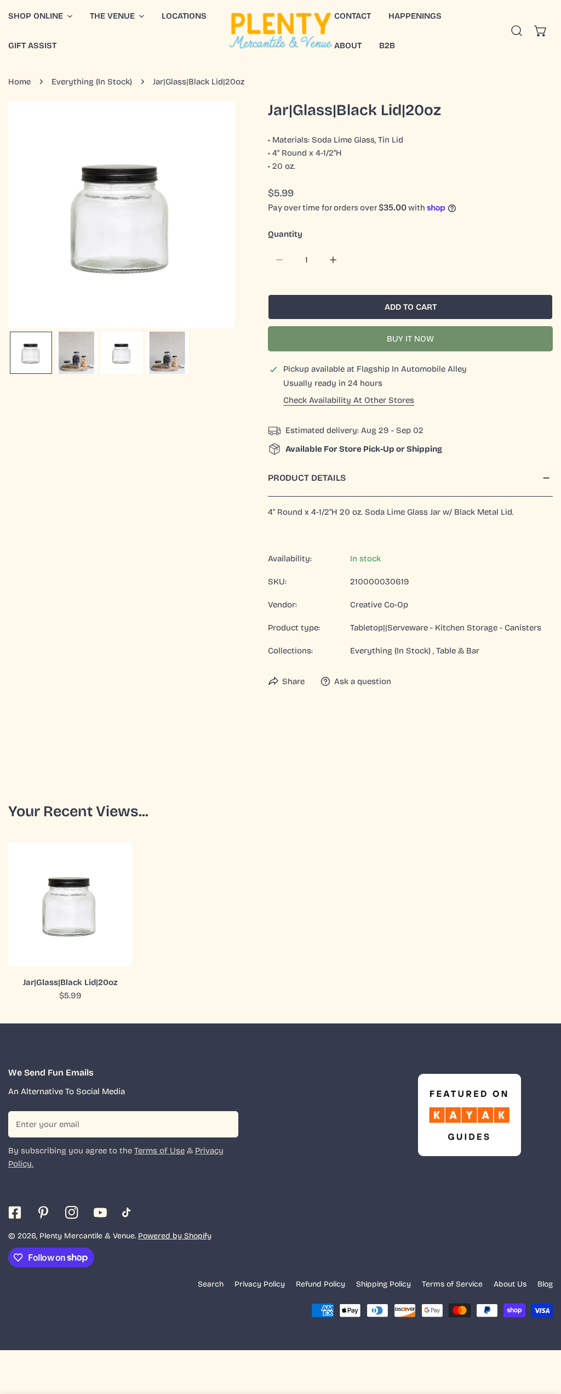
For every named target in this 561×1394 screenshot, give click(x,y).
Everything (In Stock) (91, 82)
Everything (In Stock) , (392, 651)
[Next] (209, 216)
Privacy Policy (259, 1284)
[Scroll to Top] (541, 1336)
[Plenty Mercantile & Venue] (280, 30)
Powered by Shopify (174, 1236)
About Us (510, 1284)
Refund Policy (320, 1284)
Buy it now (410, 339)
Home (19, 82)
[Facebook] (15, 1212)
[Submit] (224, 1123)
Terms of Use (159, 1151)
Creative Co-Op (379, 605)
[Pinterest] (43, 1212)
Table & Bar (457, 651)
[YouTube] (100, 1212)
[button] (117, 16)
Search (211, 1284)
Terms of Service (452, 1284)
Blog (545, 1284)
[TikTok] (129, 1212)
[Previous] (34, 216)
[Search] (517, 31)
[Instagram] (72, 1212)
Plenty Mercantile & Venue (87, 1236)
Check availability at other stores (348, 400)
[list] (121, 214)
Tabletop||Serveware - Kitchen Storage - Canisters (445, 628)
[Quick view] (111, 953)
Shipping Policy (383, 1284)
